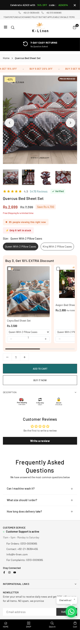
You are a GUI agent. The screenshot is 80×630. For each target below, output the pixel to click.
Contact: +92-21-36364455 (22, 549)
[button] (70, 123)
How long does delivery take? (24, 511)
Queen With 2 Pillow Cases (20, 246)
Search (52, 626)
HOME (6, 626)
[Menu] (5, 27)
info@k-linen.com (17, 554)
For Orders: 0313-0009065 (21, 543)
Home (6, 58)
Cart (75, 626)
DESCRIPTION (10, 392)
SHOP (28, 626)
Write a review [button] (40, 441)
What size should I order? (22, 500)
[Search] (12, 27)
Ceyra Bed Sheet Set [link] (19, 320)
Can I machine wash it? (21, 488)
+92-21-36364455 (31, 12)
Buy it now (40, 380)
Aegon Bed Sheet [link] (66, 305)
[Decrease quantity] (7, 357)
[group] (40, 119)
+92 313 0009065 (54, 12)
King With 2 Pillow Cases (57, 246)
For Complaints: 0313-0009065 (24, 560)
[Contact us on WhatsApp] (71, 611)
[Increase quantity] (24, 357)
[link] (28, 291)
